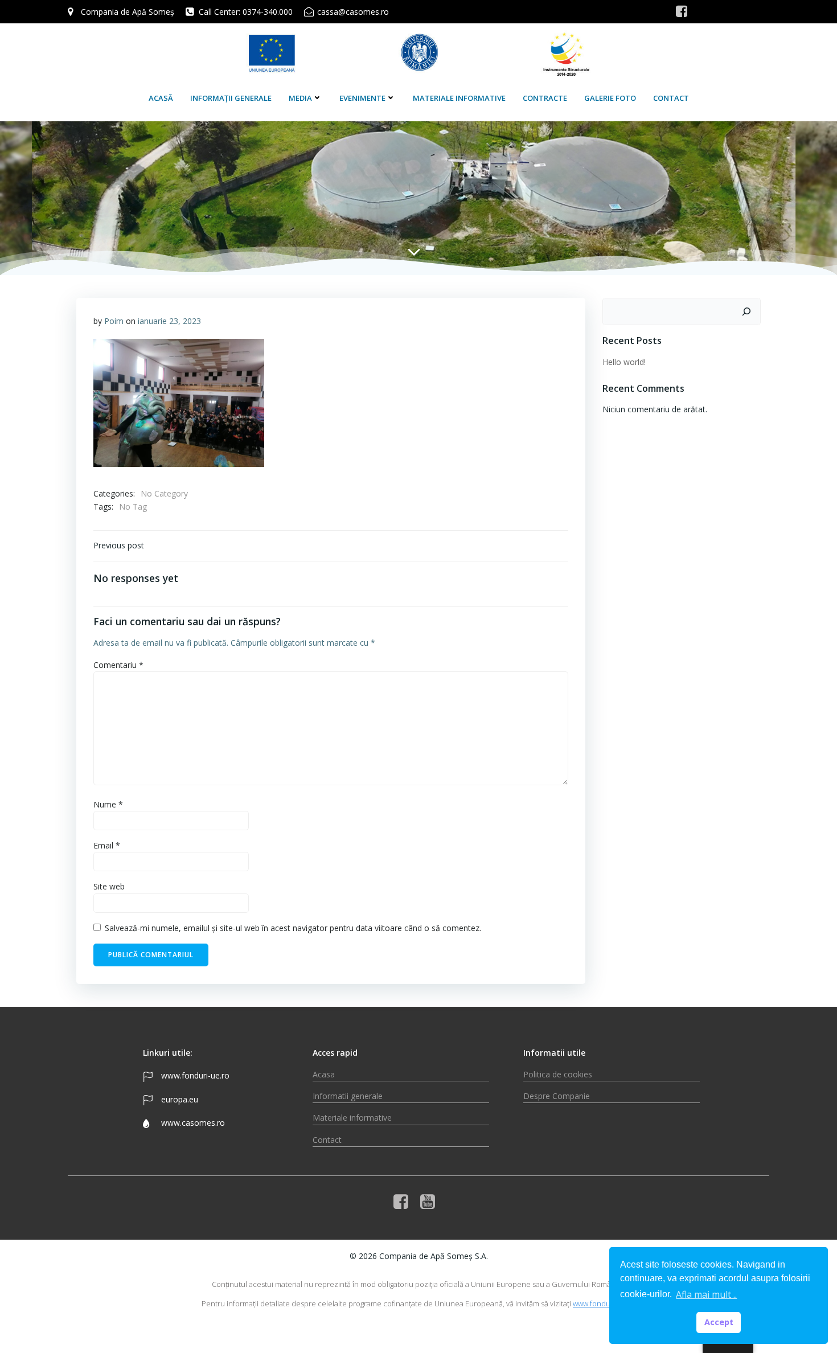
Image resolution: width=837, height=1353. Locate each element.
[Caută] (746, 311)
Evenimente (362, 98)
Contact (671, 98)
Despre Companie (556, 1095)
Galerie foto (610, 98)
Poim (114, 320)
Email (106, 845)
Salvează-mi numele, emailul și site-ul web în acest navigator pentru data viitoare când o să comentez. (293, 927)
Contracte (545, 98)
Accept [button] (718, 1322)
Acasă (161, 98)
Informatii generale (348, 1095)
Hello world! (624, 361)
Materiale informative (459, 98)
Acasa (324, 1074)
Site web (109, 886)
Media (300, 98)
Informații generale (231, 98)
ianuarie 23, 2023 (169, 320)
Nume (108, 804)
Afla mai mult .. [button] (706, 1294)
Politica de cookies (557, 1074)
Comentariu (118, 664)
